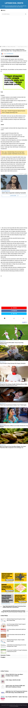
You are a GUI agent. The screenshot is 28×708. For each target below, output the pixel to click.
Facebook (14, 310)
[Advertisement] (14, 31)
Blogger (16, 706)
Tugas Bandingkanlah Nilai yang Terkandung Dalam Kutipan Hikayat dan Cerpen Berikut (14, 607)
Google (15, 307)
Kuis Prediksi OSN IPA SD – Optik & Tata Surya (16, 696)
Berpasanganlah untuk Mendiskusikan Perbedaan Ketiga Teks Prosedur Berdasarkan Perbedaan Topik (13, 611)
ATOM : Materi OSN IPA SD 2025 (13, 680)
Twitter (14, 313)
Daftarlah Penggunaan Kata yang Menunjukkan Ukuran (7, 593)
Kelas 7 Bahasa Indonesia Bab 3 (12, 56)
